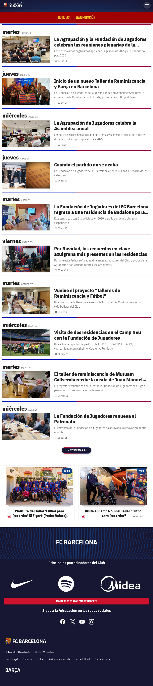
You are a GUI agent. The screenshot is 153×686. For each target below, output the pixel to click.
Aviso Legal (12, 659)
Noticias (64, 17)
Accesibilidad (83, 659)
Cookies (40, 659)
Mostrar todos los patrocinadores (76, 601)
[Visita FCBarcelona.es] (6, 5)
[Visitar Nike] (22, 584)
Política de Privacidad (60, 659)
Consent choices (103, 659)
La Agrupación (85, 17)
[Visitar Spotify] (66, 584)
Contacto (27, 659)
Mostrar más (79, 450)
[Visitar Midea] (120, 584)
